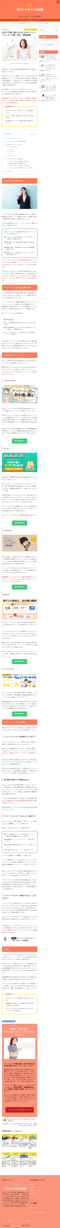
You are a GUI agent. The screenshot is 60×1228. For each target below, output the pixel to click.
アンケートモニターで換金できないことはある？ (21, 168)
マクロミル (11, 151)
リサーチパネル (12, 147)
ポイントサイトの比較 (15, 1225)
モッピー (11, 149)
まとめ (9, 171)
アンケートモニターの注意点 (15, 159)
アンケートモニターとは (13, 138)
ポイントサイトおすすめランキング (19, 1110)
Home (3, 1221)
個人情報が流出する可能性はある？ (17, 163)
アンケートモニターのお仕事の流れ (16, 141)
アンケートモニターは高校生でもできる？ (19, 161)
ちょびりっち (34, 1193)
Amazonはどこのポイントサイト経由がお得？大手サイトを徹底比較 (47, 58)
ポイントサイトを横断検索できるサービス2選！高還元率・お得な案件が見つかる (47, 98)
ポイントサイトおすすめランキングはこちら (30, 20)
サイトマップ (19, 1221)
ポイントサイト (26, 17)
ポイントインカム (35, 1190)
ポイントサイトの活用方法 (35, 17)
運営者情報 (27, 1221)
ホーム (20, 17)
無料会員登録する (20, 441)
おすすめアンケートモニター (15, 144)
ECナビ (10, 153)
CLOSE (32, 133)
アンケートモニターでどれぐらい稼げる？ (19, 165)
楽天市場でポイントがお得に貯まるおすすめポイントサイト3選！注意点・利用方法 (47, 78)
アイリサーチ (12, 155)
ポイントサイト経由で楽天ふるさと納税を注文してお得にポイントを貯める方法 (47, 88)
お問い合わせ (11, 1221)
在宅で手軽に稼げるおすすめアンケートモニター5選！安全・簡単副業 (47, 68)
